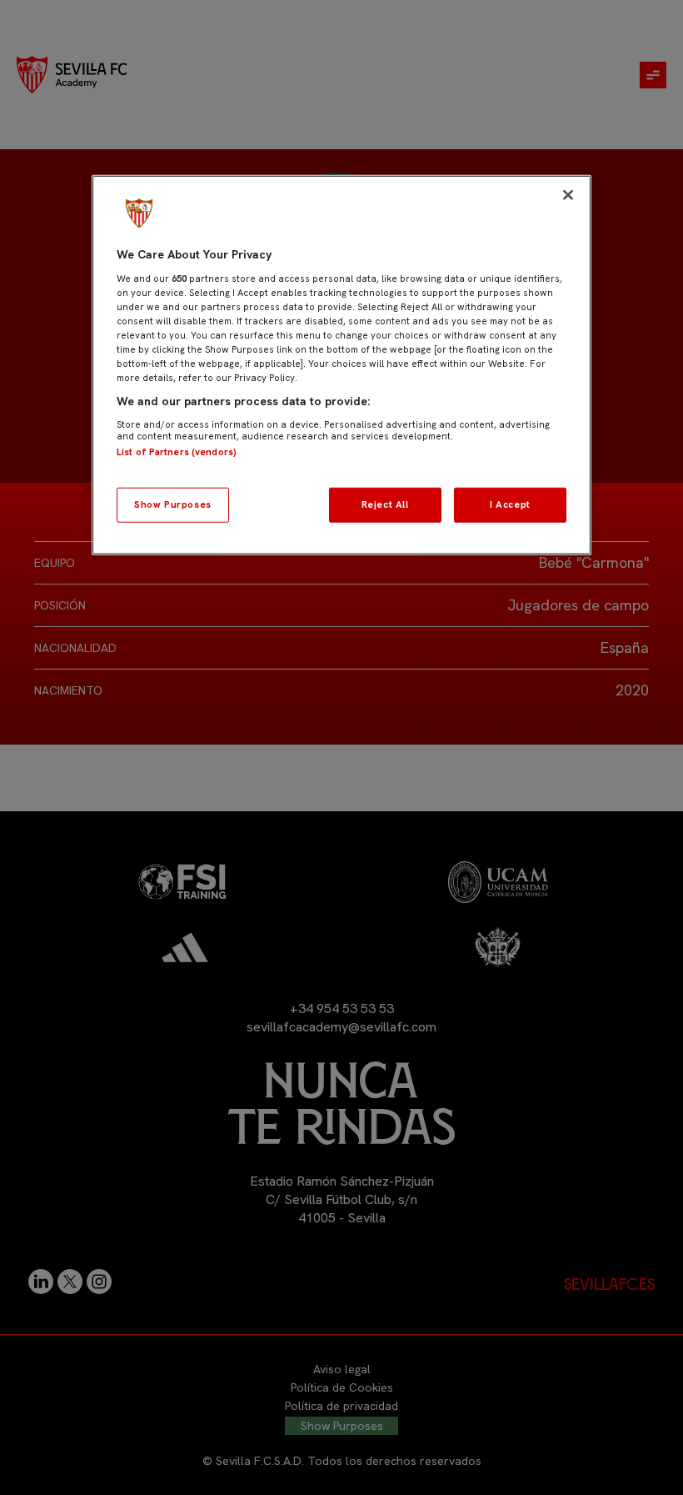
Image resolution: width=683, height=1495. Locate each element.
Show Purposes (172, 504)
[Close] (568, 195)
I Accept (510, 504)
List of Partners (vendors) (177, 451)
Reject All (385, 504)
